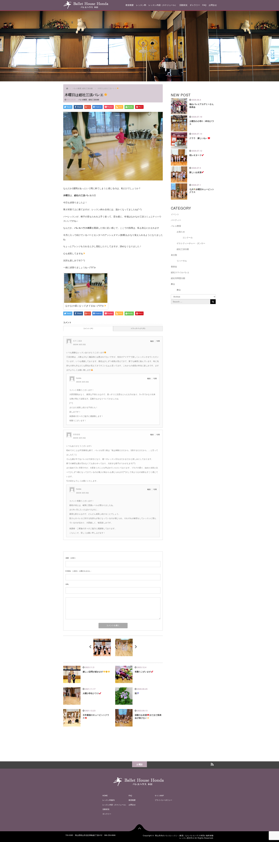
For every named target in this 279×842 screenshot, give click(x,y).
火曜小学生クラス (91, 693)
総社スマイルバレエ (180, 272)
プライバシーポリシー (163, 800)
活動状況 (183, 5)
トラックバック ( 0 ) (138, 328)
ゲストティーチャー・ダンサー (191, 243)
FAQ (204, 5)
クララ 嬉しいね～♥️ (199, 138)
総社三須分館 (94, 100)
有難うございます (143, 672)
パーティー (176, 220)
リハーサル (182, 261)
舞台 (173, 284)
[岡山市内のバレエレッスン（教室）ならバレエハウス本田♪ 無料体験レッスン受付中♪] (85, 5)
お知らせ (181, 232)
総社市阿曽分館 (178, 278)
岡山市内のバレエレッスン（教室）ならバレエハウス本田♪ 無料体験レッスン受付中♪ (184, 836)
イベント (175, 214)
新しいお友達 (195, 172)
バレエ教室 (82, 100)
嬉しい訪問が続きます (93, 672)
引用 (158, 341)
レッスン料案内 (108, 800)
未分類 (174, 255)
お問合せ (213, 5)
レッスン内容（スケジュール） (163, 5)
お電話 (139, 764)
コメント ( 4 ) (88, 328)
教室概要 (130, 5)
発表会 (174, 266)
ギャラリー (195, 5)
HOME (105, 796)
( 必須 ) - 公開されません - (78, 571)
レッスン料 (141, 5)
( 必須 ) (70, 558)
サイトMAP (159, 796)
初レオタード (195, 155)
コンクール (188, 237)
